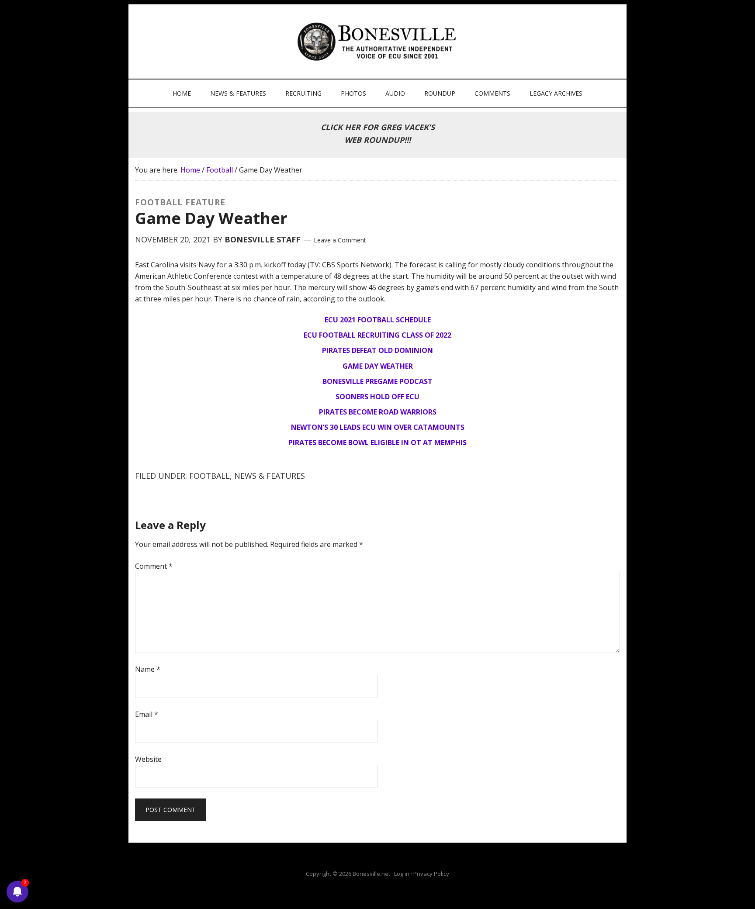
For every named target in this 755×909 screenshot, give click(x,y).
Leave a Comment (340, 240)
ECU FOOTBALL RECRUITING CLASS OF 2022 (377, 335)
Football (209, 475)
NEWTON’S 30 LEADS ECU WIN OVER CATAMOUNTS (377, 427)
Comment (154, 566)
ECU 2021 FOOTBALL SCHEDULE (378, 320)
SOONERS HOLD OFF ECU (377, 396)
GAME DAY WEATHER (378, 366)
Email (146, 714)
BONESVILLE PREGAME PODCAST (377, 381)
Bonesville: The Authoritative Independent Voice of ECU (379, 41)
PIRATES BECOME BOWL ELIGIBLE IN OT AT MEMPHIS (377, 442)
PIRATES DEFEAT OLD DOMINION (377, 350)
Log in (401, 874)
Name (147, 669)
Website (148, 759)
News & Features (269, 475)
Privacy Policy (431, 874)
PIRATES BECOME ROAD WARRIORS (377, 412)
